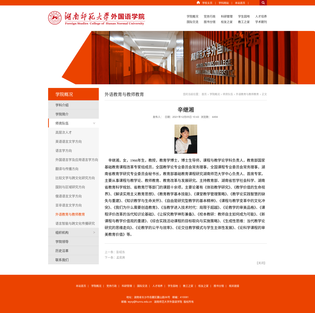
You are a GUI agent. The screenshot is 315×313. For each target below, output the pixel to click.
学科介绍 (62, 105)
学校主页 (207, 3)
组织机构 (62, 232)
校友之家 (227, 22)
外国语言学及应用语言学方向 (76, 159)
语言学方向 (63, 150)
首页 (204, 94)
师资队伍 (62, 123)
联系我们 (62, 259)
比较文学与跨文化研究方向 (75, 177)
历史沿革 (62, 250)
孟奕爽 (120, 257)
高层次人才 (63, 132)
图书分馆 (209, 22)
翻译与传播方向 (66, 168)
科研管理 (227, 16)
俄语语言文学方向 (68, 196)
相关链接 (234, 286)
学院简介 (62, 114)
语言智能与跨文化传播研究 (75, 223)
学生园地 (244, 16)
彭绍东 (120, 252)
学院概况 (192, 16)
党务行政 (209, 16)
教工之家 (244, 22)
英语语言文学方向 (68, 141)
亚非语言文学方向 (68, 205)
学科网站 (224, 3)
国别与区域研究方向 (70, 186)
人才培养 (261, 16)
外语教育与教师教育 (70, 214)
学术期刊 (261, 22)
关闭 (261, 263)
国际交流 (192, 22)
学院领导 (62, 241)
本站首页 (240, 3)
